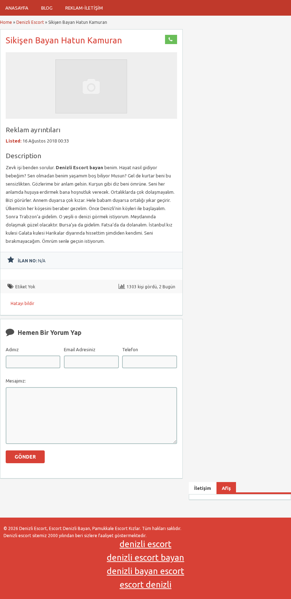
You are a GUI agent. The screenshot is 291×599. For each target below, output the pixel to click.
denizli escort (145, 544)
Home (6, 22)
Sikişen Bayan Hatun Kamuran (64, 40)
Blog (47, 7)
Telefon (130, 349)
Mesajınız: (16, 380)
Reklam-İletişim (84, 7)
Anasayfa (16, 7)
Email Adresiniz (79, 349)
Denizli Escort (30, 22)
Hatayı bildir (22, 303)
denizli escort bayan (145, 557)
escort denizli (145, 584)
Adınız (12, 349)
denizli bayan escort (145, 571)
